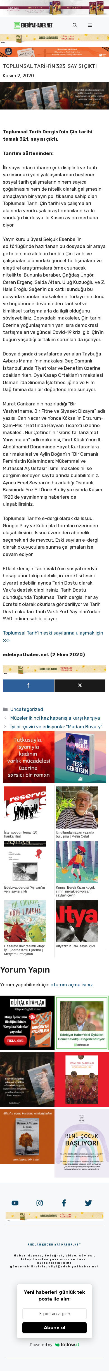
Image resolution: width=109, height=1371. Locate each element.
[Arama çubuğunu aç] (74, 25)
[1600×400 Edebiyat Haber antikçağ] (54, 108)
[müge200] (27, 1048)
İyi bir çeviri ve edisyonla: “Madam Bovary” (56, 726)
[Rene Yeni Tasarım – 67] (81, 1176)
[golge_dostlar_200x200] (80, 781)
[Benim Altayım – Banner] (27, 1162)
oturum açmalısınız (72, 984)
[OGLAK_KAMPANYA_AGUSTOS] (81, 1105)
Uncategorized (26, 709)
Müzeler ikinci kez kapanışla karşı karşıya (55, 718)
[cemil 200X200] (81, 1048)
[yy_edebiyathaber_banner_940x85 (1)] (54, 42)
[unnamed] (28, 781)
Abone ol (54, 1327)
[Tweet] (79, 685)
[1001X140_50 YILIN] (54, 14)
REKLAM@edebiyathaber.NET (54, 1244)
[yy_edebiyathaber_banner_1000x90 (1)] (54, 673)
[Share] (28, 685)
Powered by (41, 1344)
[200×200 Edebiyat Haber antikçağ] (27, 1105)
